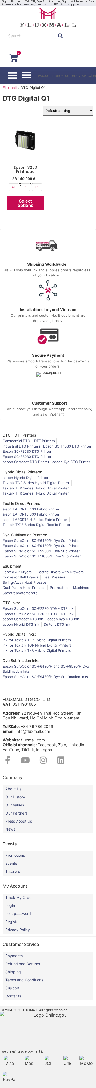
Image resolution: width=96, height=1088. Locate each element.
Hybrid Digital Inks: (19, 634)
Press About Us (18, 821)
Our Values (14, 805)
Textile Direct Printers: (22, 503)
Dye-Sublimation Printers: (25, 534)
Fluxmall (10, 87)
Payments (14, 955)
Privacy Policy (17, 929)
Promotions (15, 855)
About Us (13, 789)
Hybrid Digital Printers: (22, 472)
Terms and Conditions (24, 980)
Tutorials (12, 871)
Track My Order (19, 897)
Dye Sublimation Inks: (22, 660)
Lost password (18, 913)
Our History (15, 797)
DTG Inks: (11, 602)
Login (10, 905)
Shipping (13, 972)
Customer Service (21, 944)
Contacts (13, 996)
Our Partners (16, 813)
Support (12, 988)
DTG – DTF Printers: (20, 435)
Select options (25, 203)
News (10, 829)
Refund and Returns (22, 963)
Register (12, 921)
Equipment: (12, 566)
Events (11, 863)
